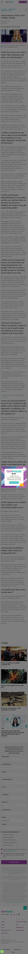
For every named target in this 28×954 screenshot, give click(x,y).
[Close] (24, 468)
